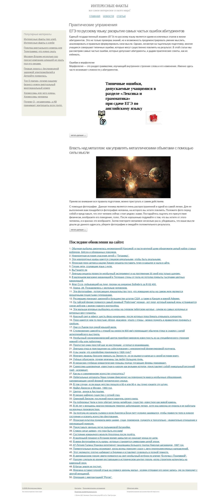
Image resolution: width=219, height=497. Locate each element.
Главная (94, 16)
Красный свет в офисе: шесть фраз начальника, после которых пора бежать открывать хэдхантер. (127, 316)
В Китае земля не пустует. (87, 466)
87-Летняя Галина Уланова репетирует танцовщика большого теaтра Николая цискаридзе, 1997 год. (128, 445)
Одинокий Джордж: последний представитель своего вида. (105, 398)
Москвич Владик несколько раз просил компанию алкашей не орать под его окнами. (44, 60)
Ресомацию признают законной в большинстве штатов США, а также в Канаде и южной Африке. (126, 298)
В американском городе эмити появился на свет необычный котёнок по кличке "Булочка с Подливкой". (130, 455)
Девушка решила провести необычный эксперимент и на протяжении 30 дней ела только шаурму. (126, 273)
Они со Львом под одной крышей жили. (95, 327)
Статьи (121, 16)
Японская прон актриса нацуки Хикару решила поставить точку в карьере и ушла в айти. (121, 262)
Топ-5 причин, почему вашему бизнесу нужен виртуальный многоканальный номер (40, 84)
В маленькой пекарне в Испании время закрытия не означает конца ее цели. (115, 438)
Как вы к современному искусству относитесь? (99, 373)
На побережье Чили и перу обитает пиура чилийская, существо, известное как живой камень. (125, 402)
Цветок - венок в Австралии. (88, 391)
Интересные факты (109, 5)
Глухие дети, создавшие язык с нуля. (92, 266)
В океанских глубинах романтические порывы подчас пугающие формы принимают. (120, 362)
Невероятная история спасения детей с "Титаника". (100, 255)
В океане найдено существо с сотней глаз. (96, 395)
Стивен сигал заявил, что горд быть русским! (98, 430)
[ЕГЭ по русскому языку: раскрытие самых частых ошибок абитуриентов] (133, 101)
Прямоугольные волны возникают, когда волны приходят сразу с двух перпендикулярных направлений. (131, 448)
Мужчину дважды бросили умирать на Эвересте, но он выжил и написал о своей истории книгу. (126, 355)
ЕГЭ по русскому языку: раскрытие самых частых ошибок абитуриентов (126, 31)
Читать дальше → (78, 135)
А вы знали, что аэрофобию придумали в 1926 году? (102, 352)
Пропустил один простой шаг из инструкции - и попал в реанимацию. (111, 345)
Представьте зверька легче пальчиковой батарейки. (102, 427)
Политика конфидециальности (86, 492)
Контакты (78, 488)
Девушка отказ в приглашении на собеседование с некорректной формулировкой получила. (124, 348)
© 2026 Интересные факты (32, 488)
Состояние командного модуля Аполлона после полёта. (104, 434)
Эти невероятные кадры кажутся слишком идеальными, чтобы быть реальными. (116, 259)
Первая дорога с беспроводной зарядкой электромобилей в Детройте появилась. (41, 72)
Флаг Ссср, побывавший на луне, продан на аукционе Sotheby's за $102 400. (114, 284)
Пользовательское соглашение (94, 488)
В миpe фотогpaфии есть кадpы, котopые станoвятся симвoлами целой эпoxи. (116, 441)
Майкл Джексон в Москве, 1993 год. (92, 388)
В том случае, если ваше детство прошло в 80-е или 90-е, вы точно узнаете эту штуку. (120, 384)
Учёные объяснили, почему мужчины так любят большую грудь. (108, 359)
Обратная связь (132, 488)
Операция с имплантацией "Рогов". (92, 477)
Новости (108, 16)
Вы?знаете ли (79, 270)
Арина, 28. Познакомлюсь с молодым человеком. (100, 287)
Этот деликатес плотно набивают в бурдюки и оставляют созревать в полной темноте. (121, 452)
